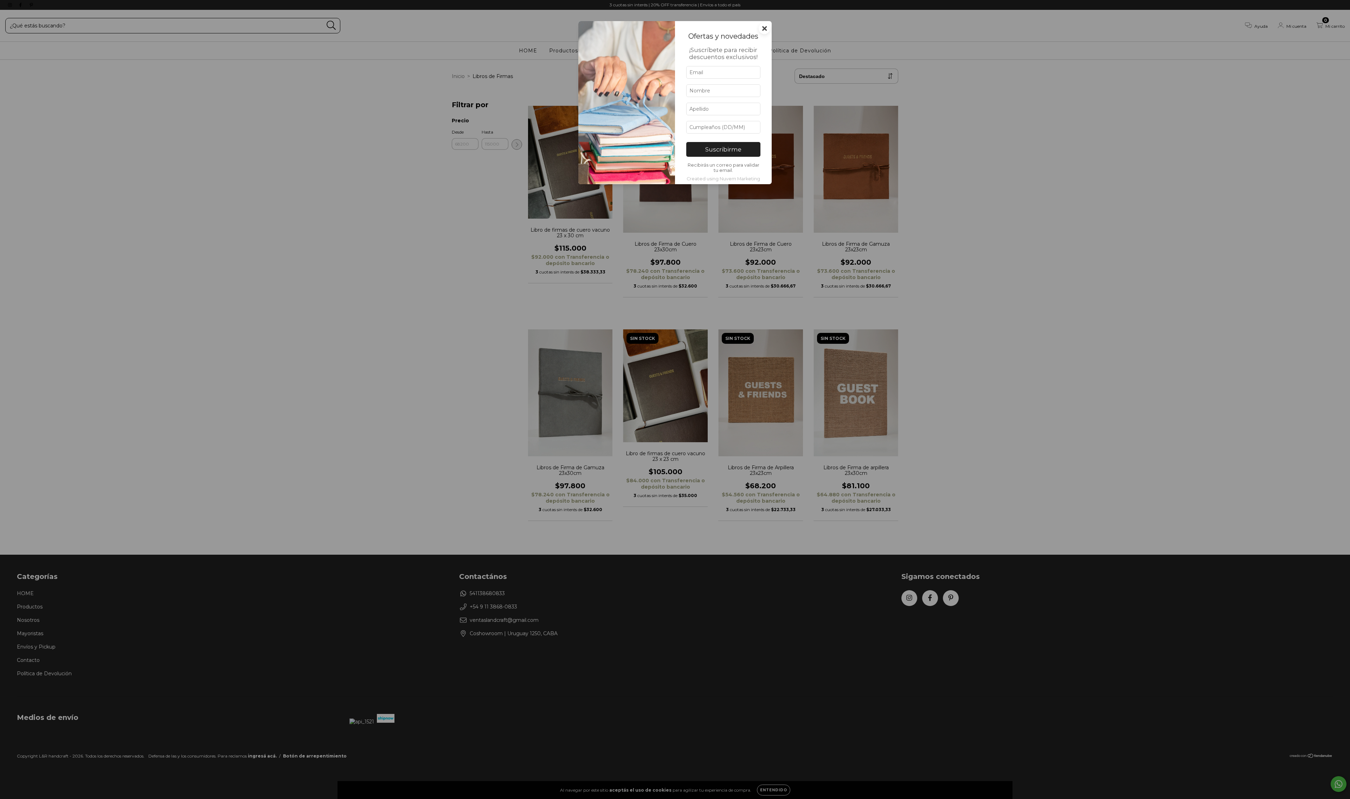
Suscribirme (723, 149)
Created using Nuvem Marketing (723, 178)
